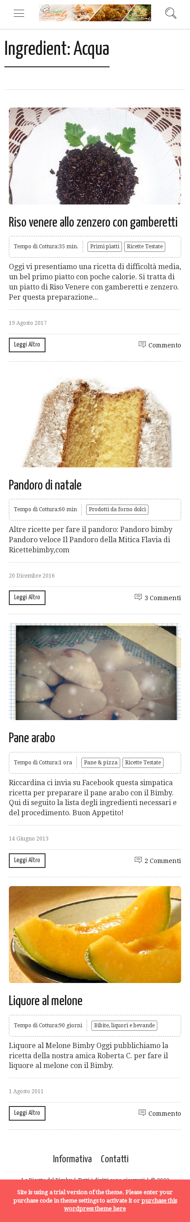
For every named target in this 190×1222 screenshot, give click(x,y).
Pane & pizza (101, 762)
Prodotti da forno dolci (117, 509)
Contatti (115, 1159)
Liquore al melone (46, 1001)
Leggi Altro (27, 344)
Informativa (72, 1159)
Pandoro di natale (45, 485)
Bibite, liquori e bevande (124, 1025)
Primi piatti (104, 246)
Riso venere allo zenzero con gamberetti (93, 222)
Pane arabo (32, 738)
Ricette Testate (145, 246)
